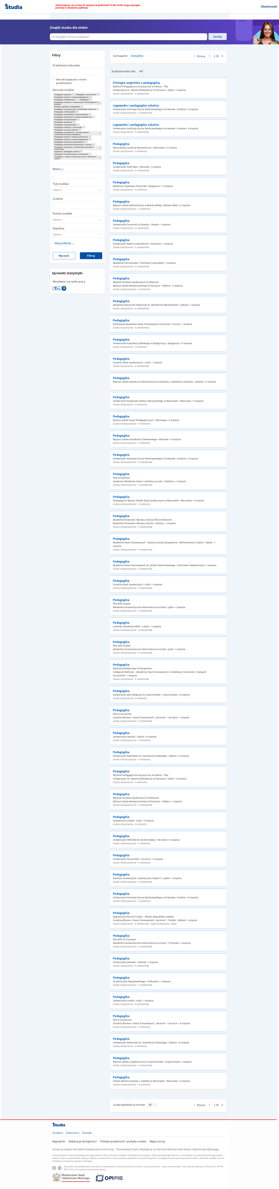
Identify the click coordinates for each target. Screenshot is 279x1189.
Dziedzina (58, 228)
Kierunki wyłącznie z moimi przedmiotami (71, 81)
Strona (201, 56)
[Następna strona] (222, 56)
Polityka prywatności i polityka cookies (123, 1141)
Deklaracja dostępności (82, 1141)
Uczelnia (58, 198)
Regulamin (58, 1141)
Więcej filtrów (63, 243)
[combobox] (77, 70)
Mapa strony (157, 1141)
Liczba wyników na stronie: (129, 1105)
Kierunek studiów (63, 90)
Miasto (57, 169)
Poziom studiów (62, 213)
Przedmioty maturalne (66, 65)
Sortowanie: (120, 56)
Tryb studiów (60, 184)
